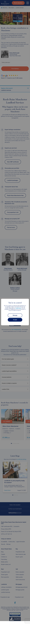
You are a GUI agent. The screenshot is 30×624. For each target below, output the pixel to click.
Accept (15, 319)
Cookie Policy (18, 308)
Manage (15, 315)
